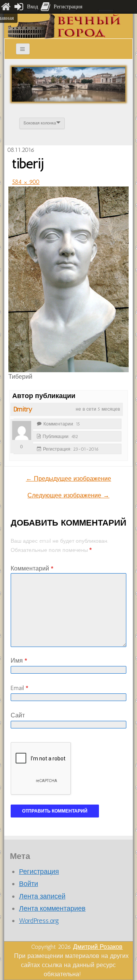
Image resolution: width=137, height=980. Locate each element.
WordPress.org (39, 920)
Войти (28, 884)
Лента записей (42, 896)
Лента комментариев (52, 908)
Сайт (18, 715)
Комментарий (32, 568)
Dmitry (22, 409)
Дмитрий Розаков (98, 946)
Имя (19, 660)
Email (19, 688)
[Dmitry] (21, 430)
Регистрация (39, 871)
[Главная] (5, 7)
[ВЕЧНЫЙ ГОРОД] (64, 25)
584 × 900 (26, 181)
